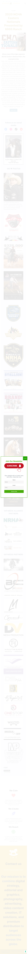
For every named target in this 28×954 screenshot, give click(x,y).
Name (14, 479)
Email (14, 485)
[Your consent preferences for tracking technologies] (25, 951)
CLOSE (25, 458)
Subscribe (14, 491)
